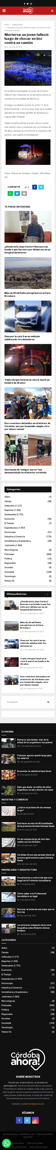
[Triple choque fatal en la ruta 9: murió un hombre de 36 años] (11, 662)
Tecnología (10, 576)
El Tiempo (9, 523)
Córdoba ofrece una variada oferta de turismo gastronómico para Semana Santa (36, 858)
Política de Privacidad (38, 1147)
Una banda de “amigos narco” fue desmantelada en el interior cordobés (25, 471)
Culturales (9, 506)
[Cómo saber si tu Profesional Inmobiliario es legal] (8, 897)
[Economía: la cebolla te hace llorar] (8, 774)
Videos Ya (9, 581)
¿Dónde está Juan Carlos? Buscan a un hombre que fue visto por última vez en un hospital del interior (27, 249)
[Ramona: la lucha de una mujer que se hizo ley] (8, 912)
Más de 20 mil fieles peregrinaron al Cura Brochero (31, 625)
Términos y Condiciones (17, 1147)
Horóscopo (10, 532)
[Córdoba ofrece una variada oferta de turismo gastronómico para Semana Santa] (8, 858)
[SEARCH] (48, 702)
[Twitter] (27, 1120)
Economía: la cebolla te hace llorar (34, 771)
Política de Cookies (35, 1143)
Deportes (8, 510)
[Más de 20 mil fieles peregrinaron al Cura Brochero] (11, 626)
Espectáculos (11, 528)
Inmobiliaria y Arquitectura (17, 541)
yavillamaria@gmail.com (32, 1104)
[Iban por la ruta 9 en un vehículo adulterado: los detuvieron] (11, 644)
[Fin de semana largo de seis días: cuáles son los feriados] (8, 842)
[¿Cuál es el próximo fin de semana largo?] (8, 811)
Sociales (8, 567)
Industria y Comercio (14, 536)
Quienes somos (17, 1143)
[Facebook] (19, 1120)
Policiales (9, 554)
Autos (7, 497)
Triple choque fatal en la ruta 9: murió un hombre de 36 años (34, 661)
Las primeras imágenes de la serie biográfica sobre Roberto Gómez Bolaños (34, 928)
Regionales (10, 563)
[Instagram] (35, 1120)
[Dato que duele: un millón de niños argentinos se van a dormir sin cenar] (8, 790)
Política (8, 558)
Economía (9, 519)
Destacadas (10, 514)
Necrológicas (11, 550)
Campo (7, 501)
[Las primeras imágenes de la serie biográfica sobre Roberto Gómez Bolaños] (8, 928)
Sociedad (9, 572)
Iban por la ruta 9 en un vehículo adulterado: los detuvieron (22, 338)
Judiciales (9, 545)
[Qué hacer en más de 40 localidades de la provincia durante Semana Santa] (8, 827)
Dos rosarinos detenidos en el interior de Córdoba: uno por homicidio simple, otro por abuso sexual (27, 426)
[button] (6, 1143)
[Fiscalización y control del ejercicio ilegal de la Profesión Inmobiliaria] (8, 881)
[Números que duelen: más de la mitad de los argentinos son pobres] (8, 743)
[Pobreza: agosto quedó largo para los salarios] (8, 759)
